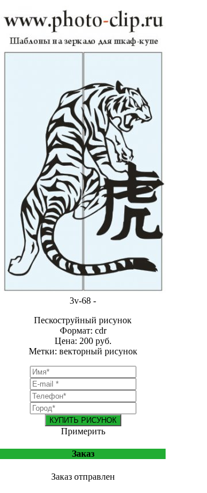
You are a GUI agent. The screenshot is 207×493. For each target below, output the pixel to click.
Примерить (83, 431)
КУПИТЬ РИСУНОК (83, 420)
